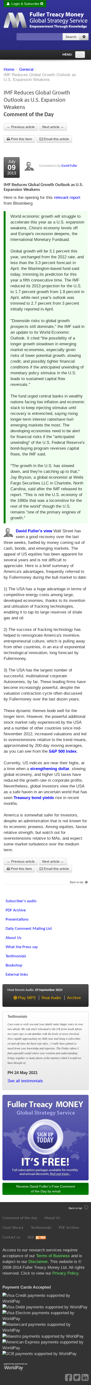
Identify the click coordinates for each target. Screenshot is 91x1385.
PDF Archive (69, 1228)
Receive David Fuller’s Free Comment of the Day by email (45, 1188)
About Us (52, 1218)
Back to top (77, 882)
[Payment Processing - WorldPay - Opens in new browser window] (19, 1366)
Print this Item (21, 139)
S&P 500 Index (62, 751)
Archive (74, 997)
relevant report (67, 197)
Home (9, 69)
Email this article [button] (56, 139)
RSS (31, 1237)
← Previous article (21, 127)
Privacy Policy (65, 1273)
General (26, 69)
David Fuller (69, 166)
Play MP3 (26, 997)
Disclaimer (38, 1261)
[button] (84, 36)
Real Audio (51, 997)
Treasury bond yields (34, 797)
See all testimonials (25, 1081)
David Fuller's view (34, 531)
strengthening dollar (49, 768)
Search (71, 37)
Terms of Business (53, 1256)
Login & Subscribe (24, 4)
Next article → (53, 127)
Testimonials (41, 1228)
